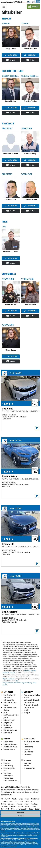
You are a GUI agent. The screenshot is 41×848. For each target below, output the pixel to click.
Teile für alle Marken (11, 747)
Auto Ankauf (8, 728)
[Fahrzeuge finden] (16, 1)
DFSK (12, 809)
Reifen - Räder (8, 742)
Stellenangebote (9, 768)
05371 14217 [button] (12, 311)
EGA (5, 771)
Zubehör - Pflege (9, 749)
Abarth (14, 799)
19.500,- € (7, 539)
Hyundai (6, 710)
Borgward (11, 804)
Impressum (29, 844)
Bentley (3, 804)
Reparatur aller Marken (32, 695)
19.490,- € (7, 404)
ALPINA (7, 799)
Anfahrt (26, 766)
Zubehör (7, 739)
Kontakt (27, 760)
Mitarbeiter (28, 763)
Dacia (31, 809)
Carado (26, 804)
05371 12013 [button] (12, 55)
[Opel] (31, 1)
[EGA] (36, 1)
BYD (32, 801)
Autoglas (27, 713)
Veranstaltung (8, 766)
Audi (11, 801)
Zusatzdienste (30, 739)
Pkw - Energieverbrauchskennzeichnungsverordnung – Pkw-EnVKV (19, 683)
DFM (7, 809)
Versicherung (28, 752)
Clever (27, 806)
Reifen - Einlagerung (10, 744)
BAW (21, 801)
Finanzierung (28, 747)
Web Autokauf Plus (10, 708)
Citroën (20, 806)
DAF (2, 809)
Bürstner (19, 804)
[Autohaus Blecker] (7, 1)
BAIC (16, 801)
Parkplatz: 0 (8, 733)
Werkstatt (28, 692)
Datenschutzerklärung (11, 781)
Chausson (4, 806)
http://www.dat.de (8, 679)
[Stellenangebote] (20, 1)
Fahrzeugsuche (9, 700)
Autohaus (7, 763)
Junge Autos (8, 723)
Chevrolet (13, 806)
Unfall (26, 710)
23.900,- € (7, 607)
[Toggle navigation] (4, 6)
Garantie (27, 749)
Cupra (34, 806)
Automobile (8, 692)
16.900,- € (7, 471)
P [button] (37, 428)
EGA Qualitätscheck (10, 730)
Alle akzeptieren (20, 812)
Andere (5, 801)
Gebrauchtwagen (9, 720)
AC (2, 799)
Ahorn (21, 799)
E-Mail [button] (12, 60)
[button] (33, 6)
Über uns (7, 760)
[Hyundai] (28, 1)
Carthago (34, 804)
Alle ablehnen (20, 815)
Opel (5, 713)
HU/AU (26, 698)
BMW (27, 801)
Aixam (27, 799)
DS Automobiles (22, 809)
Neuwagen (7, 725)
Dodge (37, 809)
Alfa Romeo (35, 799)
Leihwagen (27, 754)
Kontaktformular (29, 768)
